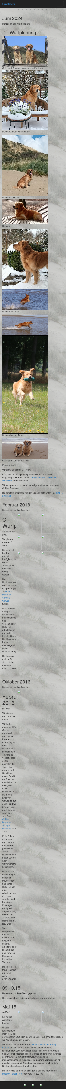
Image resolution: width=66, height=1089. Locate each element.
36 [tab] (39, 10)
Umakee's (8, 4)
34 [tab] (31, 10)
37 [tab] (43, 10)
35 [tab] (35, 10)
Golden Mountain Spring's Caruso (7, 596)
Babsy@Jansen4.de (12, 1073)
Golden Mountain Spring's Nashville (6, 824)
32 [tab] (23, 10)
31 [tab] (19, 10)
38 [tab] (47, 10)
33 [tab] (27, 10)
